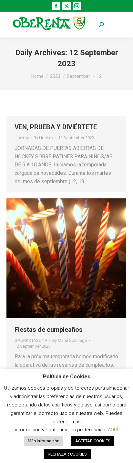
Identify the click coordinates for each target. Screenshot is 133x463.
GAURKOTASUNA (31, 340)
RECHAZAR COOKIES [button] (67, 454)
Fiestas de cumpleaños (49, 329)
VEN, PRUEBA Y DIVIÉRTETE (56, 127)
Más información (43, 440)
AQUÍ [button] (113, 430)
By (43, 137)
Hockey (22, 137)
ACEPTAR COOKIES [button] (92, 440)
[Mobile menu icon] (116, 24)
